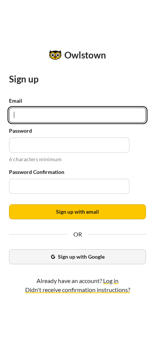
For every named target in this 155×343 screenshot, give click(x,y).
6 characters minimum (35, 159)
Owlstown (85, 54)
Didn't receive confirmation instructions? (77, 289)
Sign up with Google (81, 256)
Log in (111, 280)
